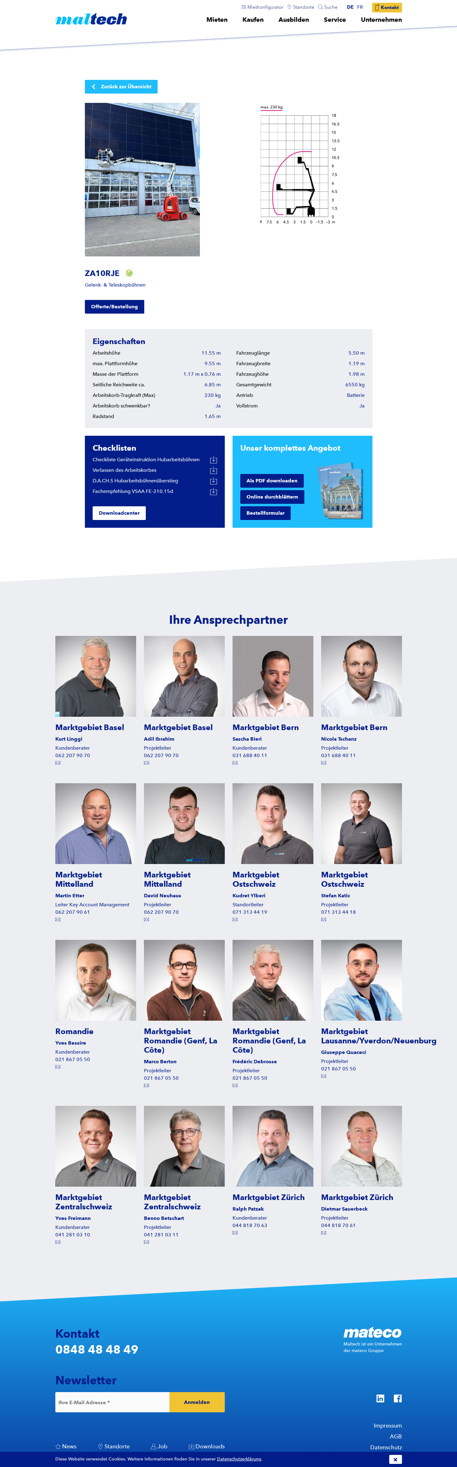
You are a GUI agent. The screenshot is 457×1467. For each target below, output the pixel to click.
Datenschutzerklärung (239, 1459)
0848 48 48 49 (96, 1349)
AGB (396, 1436)
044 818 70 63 (250, 1225)
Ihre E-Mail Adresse (84, 1402)
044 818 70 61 (338, 1225)
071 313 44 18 (338, 912)
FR (360, 7)
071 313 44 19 (250, 912)
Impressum (388, 1425)
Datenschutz (386, 1447)
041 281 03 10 (72, 1235)
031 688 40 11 (250, 755)
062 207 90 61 (72, 912)
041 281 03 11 (161, 1235)
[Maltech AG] (91, 19)
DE (350, 7)
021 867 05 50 (72, 1059)
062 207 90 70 (72, 755)
